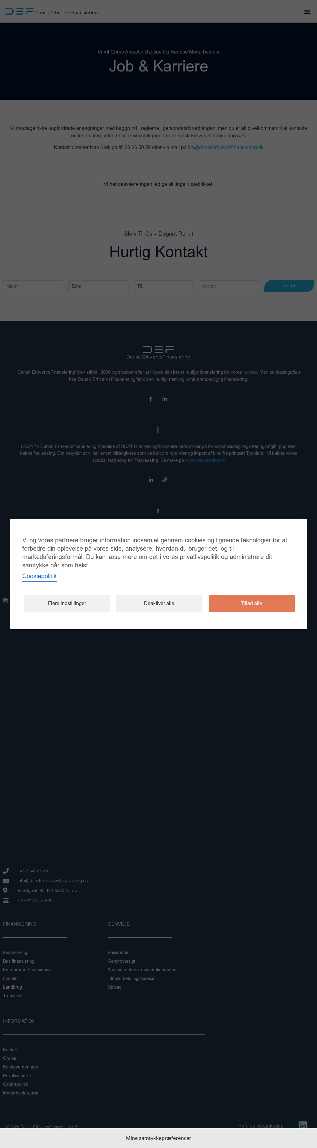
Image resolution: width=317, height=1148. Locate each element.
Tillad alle (251, 603)
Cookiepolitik (39, 576)
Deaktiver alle (159, 603)
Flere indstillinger (67, 603)
